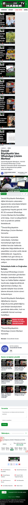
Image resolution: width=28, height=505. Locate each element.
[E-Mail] (11, 351)
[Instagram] (14, 464)
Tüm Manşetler (20, 480)
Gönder (4, 424)
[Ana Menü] (1, 4)
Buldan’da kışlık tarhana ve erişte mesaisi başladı (19, 382)
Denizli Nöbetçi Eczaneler (5, 470)
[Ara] (26, 4)
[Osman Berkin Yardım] (4, 348)
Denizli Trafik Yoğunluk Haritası (19, 476)
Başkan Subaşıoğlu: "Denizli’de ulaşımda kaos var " (6, 368)
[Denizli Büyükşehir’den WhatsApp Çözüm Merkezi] (14, 184)
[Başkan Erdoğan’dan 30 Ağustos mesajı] (21, 389)
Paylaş (4, 193)
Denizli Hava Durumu (22, 469)
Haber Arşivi (19, 485)
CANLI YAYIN (18, 10)
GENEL (26, 10)
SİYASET (10, 10)
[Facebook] (8, 464)
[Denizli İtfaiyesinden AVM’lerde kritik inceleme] (7, 376)
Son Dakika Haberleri (8, 485)
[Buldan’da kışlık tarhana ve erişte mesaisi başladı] (21, 376)
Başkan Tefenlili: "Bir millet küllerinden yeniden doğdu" (20, 368)
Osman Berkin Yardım (16, 347)
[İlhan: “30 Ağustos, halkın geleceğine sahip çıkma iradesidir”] (7, 389)
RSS (5, 492)
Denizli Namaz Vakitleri (5, 476)
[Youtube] (19, 464)
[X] (11, 464)
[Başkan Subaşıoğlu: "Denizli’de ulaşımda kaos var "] (7, 362)
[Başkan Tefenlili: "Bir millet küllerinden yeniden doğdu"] (21, 362)
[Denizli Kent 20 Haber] (13, 4)
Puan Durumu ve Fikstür (6, 481)
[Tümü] (26, 433)
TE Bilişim (18, 496)
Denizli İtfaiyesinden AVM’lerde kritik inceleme (6, 382)
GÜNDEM (4, 10)
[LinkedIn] (16, 464)
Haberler (3, 148)
